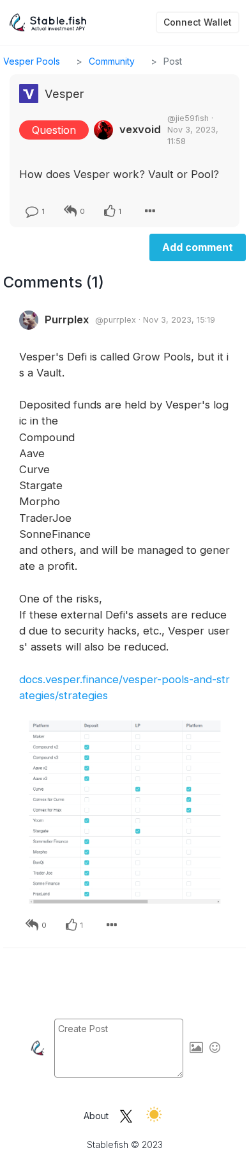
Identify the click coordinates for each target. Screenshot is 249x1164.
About (96, 1115)
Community (112, 61)
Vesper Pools (31, 61)
